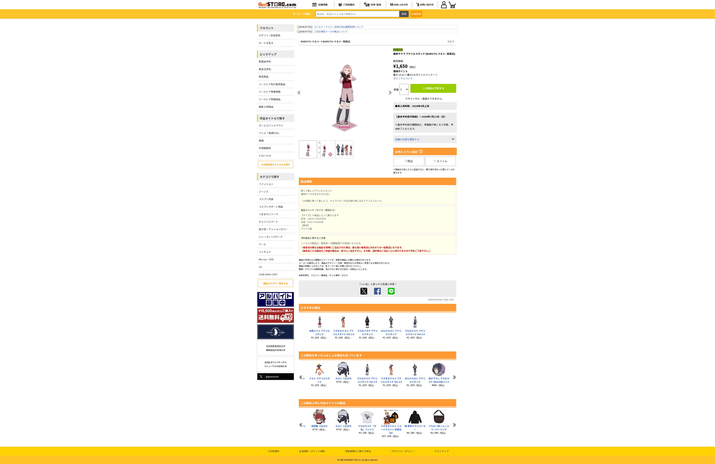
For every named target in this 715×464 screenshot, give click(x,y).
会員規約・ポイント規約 (312, 451)
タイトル (442, 161)
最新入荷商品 (266, 106)
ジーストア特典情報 (269, 91)
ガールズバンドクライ (271, 125)
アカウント (267, 28)
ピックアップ (268, 54)
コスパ (450, 41)
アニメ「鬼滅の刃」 (270, 133)
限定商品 (263, 76)
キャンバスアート (268, 221)
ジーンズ (263, 191)
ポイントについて (403, 78)
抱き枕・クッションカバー (273, 229)
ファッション (266, 184)
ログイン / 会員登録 (269, 35)
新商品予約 (265, 61)
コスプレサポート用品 (271, 206)
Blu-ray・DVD (266, 259)
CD (260, 267)
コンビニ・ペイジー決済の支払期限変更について (338, 26)
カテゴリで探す (269, 177)
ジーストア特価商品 (269, 99)
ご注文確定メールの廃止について (331, 31)
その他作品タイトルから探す (275, 164)
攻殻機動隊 (265, 148)
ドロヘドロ (265, 155)
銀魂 (261, 140)
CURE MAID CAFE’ (268, 274)
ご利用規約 (273, 451)
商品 (410, 161)
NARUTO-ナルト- (310, 41)
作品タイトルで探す (272, 118)
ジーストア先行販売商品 (272, 84)
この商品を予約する (433, 88)
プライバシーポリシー (402, 451)
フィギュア (265, 252)
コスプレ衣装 (266, 199)
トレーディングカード (271, 237)
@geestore (272, 376)
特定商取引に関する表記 (358, 451)
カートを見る (266, 43)
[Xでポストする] (363, 293)
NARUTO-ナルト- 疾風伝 (336, 41)
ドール (262, 244)
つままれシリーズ (268, 214)
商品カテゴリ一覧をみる (275, 283)
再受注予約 (265, 69)
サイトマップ (442, 451)
